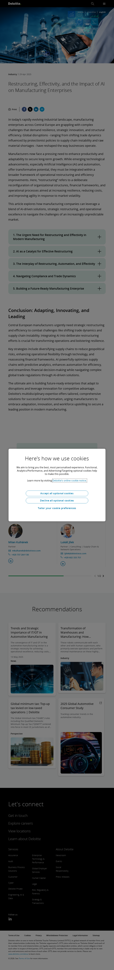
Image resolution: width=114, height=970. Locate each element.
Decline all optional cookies (57, 500)
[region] (57, 485)
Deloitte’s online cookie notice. (70, 480)
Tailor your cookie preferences (57, 508)
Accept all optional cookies (57, 493)
